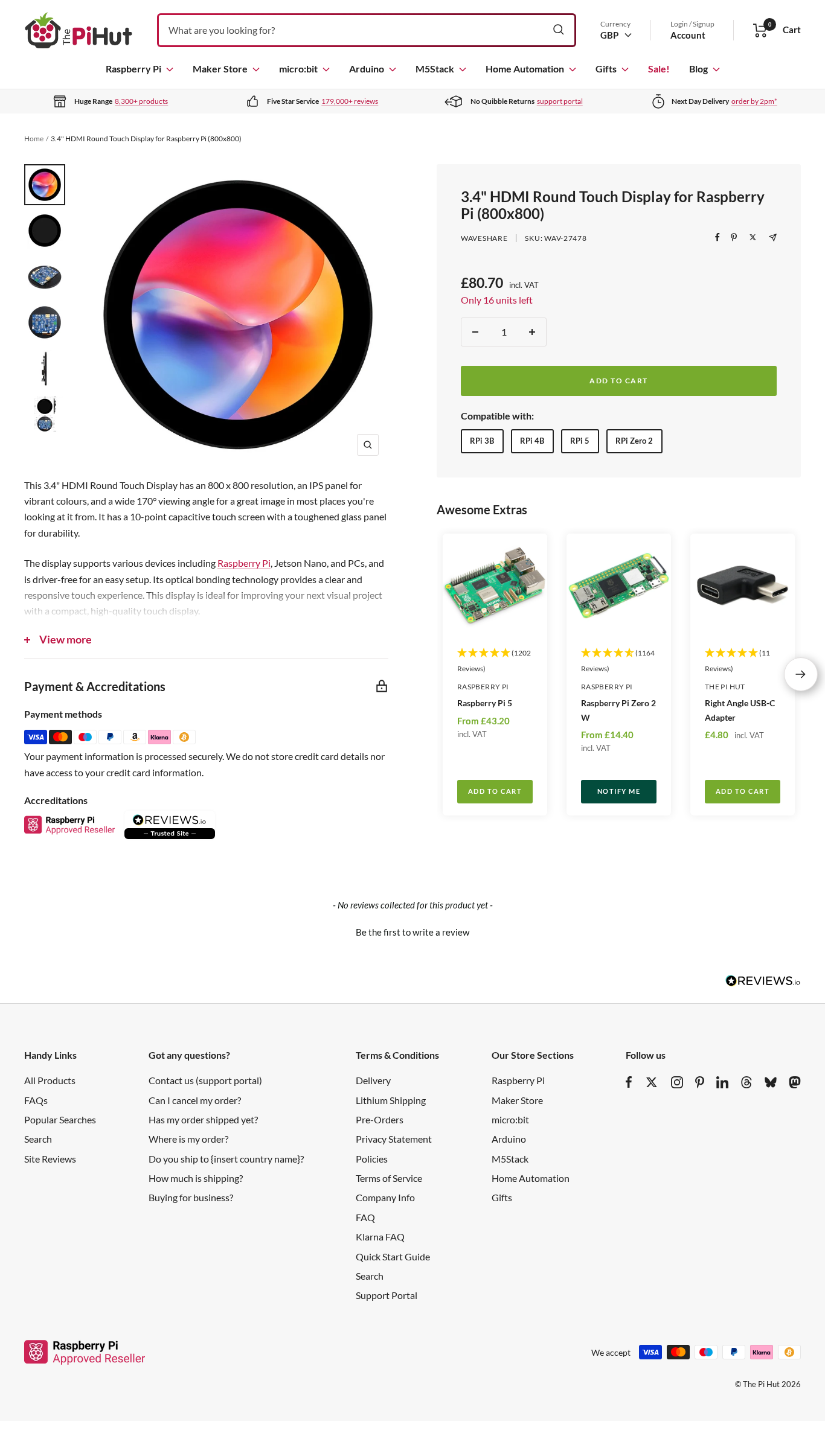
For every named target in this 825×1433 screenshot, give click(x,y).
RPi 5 (579, 440)
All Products (49, 1080)
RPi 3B (482, 440)
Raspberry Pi (133, 68)
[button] (412, 931)
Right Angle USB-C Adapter (740, 710)
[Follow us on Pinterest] (699, 1082)
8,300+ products (141, 101)
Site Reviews (50, 1158)
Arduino (366, 68)
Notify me (619, 791)
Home (33, 138)
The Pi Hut (725, 686)
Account (687, 35)
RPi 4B (532, 440)
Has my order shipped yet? (203, 1119)
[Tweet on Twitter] (753, 237)
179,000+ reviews (349, 101)
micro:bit (298, 68)
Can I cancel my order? (195, 1100)
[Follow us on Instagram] (677, 1082)
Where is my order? (188, 1138)
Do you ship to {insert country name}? (226, 1158)
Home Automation (525, 68)
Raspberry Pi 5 (484, 703)
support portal (560, 101)
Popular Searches (60, 1119)
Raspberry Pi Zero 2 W (618, 710)
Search (38, 1138)
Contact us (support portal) (205, 1080)
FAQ (365, 1217)
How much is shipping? (196, 1178)
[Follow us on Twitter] (651, 1082)
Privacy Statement (394, 1138)
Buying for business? (191, 1197)
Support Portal (386, 1295)
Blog (698, 68)
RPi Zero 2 (634, 440)
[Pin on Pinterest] (734, 237)
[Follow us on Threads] (746, 1082)
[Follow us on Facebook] (629, 1082)
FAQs (36, 1100)
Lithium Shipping (391, 1100)
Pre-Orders (379, 1119)
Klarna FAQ (380, 1236)
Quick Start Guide (393, 1256)
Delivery (373, 1080)
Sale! (659, 68)
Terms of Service (389, 1178)
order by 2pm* (754, 101)
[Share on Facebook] (717, 237)
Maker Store (220, 68)
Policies (372, 1158)
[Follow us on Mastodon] (795, 1082)
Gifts (606, 68)
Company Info (385, 1197)
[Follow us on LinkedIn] (722, 1082)
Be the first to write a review (412, 932)
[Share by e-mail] (773, 237)
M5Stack (435, 68)
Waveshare (484, 238)
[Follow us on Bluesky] (771, 1082)
